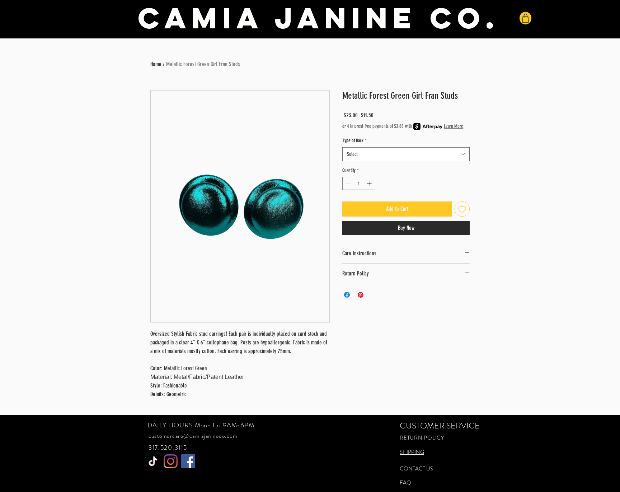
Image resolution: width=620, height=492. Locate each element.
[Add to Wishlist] (462, 209)
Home (155, 64)
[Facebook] (188, 461)
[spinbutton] (358, 183)
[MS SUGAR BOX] (153, 461)
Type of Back (354, 141)
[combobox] (406, 154)
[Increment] (369, 183)
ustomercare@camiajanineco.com (194, 436)
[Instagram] (171, 461)
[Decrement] (347, 183)
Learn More (453, 126)
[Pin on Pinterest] (360, 295)
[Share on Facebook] (347, 295)
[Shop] (525, 18)
